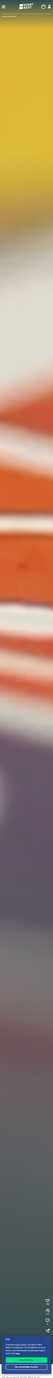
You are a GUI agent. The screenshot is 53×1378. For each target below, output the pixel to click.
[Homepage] (26, 6)
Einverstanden (26, 1360)
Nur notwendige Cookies (26, 1367)
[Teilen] (47, 1331)
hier (18, 1354)
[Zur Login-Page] (49, 7)
